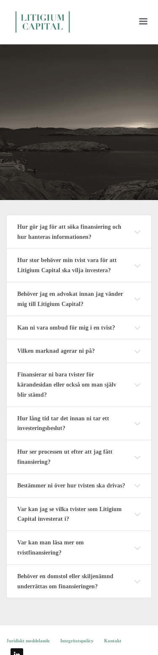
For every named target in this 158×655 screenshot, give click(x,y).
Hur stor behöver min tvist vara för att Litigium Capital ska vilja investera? (67, 265)
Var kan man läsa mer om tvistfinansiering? (50, 547)
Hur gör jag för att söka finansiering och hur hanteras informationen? (69, 232)
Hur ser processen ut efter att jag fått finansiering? (64, 457)
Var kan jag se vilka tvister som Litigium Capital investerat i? (69, 514)
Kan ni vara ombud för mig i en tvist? (66, 328)
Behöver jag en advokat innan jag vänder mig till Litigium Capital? (70, 299)
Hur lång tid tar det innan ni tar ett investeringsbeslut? (63, 423)
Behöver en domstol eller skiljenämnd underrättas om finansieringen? (65, 581)
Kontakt (112, 640)
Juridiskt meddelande (28, 640)
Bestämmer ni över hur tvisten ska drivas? (71, 485)
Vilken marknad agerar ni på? (56, 351)
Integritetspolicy (77, 640)
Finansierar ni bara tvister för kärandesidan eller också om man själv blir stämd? (66, 384)
